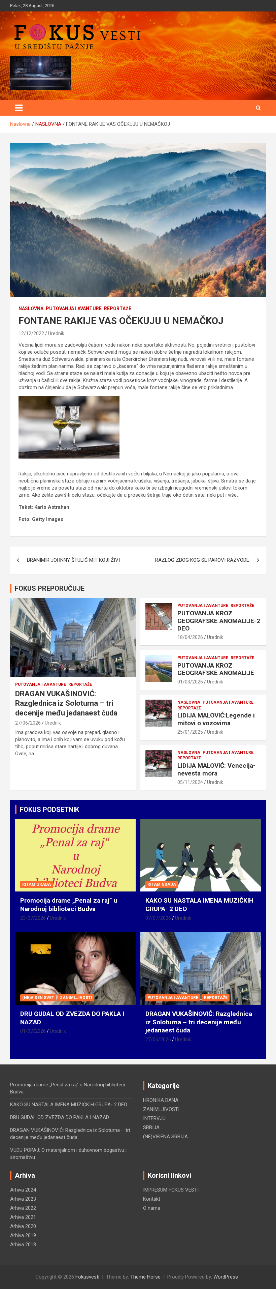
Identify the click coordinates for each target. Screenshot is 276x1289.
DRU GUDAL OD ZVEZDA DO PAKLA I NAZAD (59, 1117)
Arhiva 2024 (23, 1190)
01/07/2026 (33, 1031)
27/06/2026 (28, 723)
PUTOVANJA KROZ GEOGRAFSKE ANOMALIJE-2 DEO (218, 621)
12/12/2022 (31, 333)
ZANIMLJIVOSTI (76, 997)
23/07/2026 (33, 918)
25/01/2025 (190, 732)
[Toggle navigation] (19, 108)
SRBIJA (151, 1127)
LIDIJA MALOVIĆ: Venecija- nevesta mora (216, 769)
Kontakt (151, 1199)
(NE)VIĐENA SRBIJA (165, 1137)
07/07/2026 (158, 918)
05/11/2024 (190, 782)
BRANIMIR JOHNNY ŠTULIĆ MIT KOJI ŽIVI (73, 560)
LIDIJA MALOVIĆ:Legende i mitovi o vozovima (216, 719)
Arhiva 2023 (23, 1199)
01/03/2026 (190, 681)
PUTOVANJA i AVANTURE (74, 308)
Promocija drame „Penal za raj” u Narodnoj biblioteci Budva (68, 905)
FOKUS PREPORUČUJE (49, 588)
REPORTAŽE (117, 308)
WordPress (225, 1277)
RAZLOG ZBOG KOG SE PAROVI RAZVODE (202, 560)
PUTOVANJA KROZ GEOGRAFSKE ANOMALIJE (215, 669)
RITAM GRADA (36, 884)
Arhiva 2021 (23, 1217)
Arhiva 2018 (23, 1244)
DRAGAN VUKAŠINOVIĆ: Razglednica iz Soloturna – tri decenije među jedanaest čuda (66, 703)
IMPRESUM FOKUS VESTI (171, 1190)
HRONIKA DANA (160, 1100)
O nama (151, 1208)
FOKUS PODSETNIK (49, 809)
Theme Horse (145, 1277)
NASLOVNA (31, 308)
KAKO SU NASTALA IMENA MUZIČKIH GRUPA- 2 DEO (68, 1105)
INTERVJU (154, 1118)
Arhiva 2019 (23, 1235)
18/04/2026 (190, 637)
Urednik (56, 333)
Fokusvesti (87, 1277)
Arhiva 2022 (23, 1208)
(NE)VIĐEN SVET (38, 997)
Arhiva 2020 (23, 1226)
